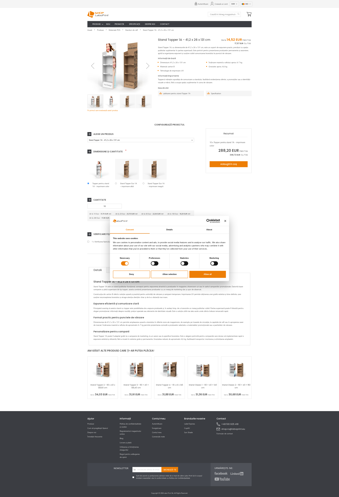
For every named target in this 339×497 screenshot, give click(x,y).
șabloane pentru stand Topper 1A (176, 93)
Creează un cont (221, 4)
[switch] (154, 264)
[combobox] (224, 14)
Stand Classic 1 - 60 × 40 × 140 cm (203, 386)
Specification (216, 93)
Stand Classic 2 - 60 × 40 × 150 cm (236, 386)
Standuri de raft (131, 30)
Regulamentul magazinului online (130, 432)
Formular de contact (225, 433)
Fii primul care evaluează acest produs (102, 110)
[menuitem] (95, 24)
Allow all (208, 274)
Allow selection (169, 274)
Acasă (89, 30)
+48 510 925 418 (229, 424)
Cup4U (187, 428)
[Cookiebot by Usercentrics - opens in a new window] (208, 221)
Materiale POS (114, 30)
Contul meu (157, 432)
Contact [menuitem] (164, 24)
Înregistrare (156, 428)
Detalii (97, 270)
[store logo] (98, 14)
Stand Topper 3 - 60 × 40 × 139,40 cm (136, 386)
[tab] (97, 270)
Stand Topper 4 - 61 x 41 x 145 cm (169, 386)
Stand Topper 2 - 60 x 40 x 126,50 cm (102, 386)
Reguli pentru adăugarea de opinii (130, 455)
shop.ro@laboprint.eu (233, 429)
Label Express (189, 423)
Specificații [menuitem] (134, 24)
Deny (131, 274)
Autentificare (203, 4)
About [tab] (209, 230)
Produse (100, 30)
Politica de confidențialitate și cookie (130, 425)
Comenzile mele (158, 436)
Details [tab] (169, 230)
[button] (92, 65)
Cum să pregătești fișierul (97, 428)
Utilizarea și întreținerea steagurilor (129, 448)
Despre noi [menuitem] (150, 24)
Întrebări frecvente (94, 436)
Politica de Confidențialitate (179, 478)
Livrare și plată (125, 442)
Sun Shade (188, 432)
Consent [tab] (130, 230)
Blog (121, 438)
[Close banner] (225, 221)
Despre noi (91, 432)
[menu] (169, 24)
